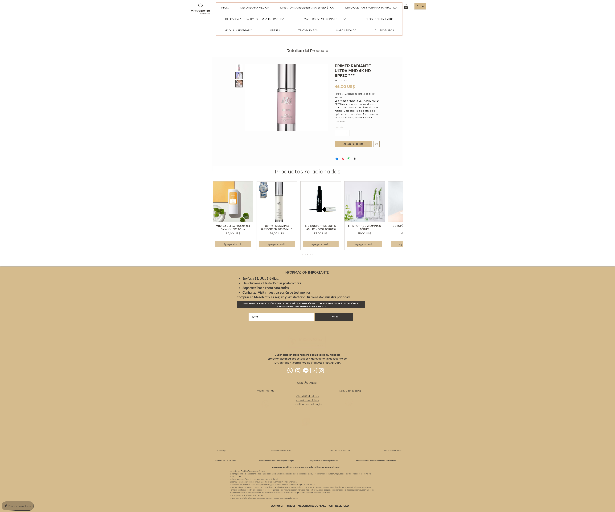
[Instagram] (298, 378)
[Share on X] (355, 167)
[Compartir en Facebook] (337, 167)
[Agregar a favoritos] (376, 152)
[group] (308, 223)
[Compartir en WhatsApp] (349, 167)
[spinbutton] (342, 141)
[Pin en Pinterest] (343, 167)
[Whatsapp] (290, 378)
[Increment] (347, 141)
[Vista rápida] (233, 210)
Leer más (359, 96)
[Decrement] (337, 141)
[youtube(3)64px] (313, 378)
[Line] (305, 378)
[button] (406, 6)
